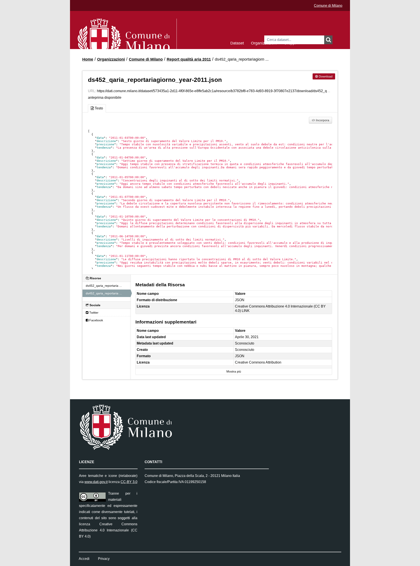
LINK (246, 311)
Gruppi (290, 43)
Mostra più (233, 371)
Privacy (104, 559)
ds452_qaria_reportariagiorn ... (242, 59)
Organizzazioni (264, 43)
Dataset (237, 43)
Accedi (84, 559)
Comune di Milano (328, 5)
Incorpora (322, 120)
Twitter (93, 312)
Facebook (95, 320)
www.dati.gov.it (96, 482)
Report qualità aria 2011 (189, 59)
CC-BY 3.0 (129, 482)
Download (325, 76)
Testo (98, 108)
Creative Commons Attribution (258, 362)
